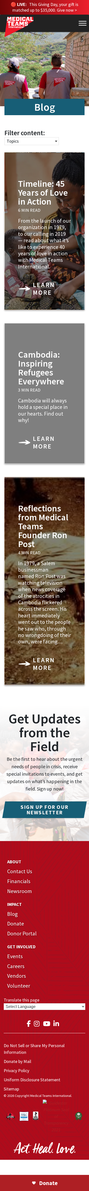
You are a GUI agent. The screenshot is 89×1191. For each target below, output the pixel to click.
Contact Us (19, 871)
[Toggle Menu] (83, 23)
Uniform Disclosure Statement (32, 1080)
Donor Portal (22, 933)
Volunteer (18, 985)
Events (15, 956)
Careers (15, 966)
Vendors (16, 975)
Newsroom (19, 891)
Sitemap (11, 1089)
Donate (15, 923)
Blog (12, 913)
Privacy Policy (16, 1070)
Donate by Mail (17, 1061)
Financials (18, 881)
